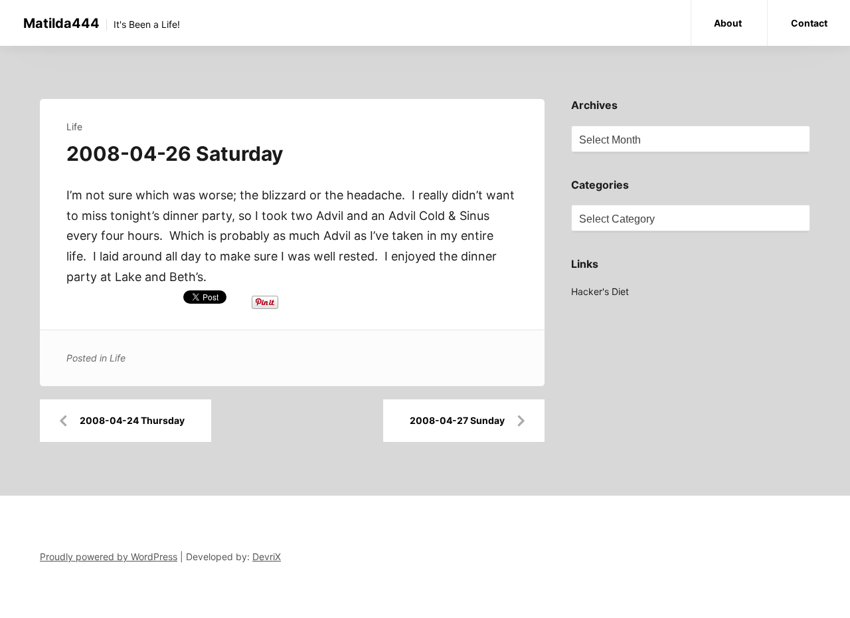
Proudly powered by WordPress (108, 556)
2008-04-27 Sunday (457, 420)
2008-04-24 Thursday (132, 420)
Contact (809, 23)
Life (74, 126)
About (728, 23)
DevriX (266, 556)
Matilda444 (61, 23)
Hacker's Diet (600, 291)
